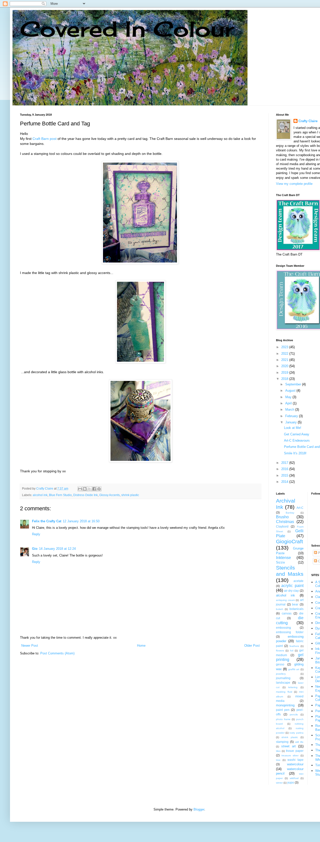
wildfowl (294, 778)
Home (141, 645)
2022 (285, 353)
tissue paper (294, 750)
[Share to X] (89, 488)
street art (288, 746)
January (291, 422)
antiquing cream (285, 600)
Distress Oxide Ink (85, 495)
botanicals (297, 608)
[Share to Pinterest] (99, 488)
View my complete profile (294, 184)
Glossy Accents (109, 495)
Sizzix (280, 562)
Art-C (300, 507)
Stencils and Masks (290, 571)
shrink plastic (130, 495)
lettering (293, 687)
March (290, 409)
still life (299, 742)
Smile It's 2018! (295, 453)
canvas (287, 613)
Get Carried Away (296, 434)
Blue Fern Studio (60, 495)
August (290, 390)
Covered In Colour (127, 29)
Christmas (285, 522)
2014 (285, 482)
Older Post (252, 645)
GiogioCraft (289, 541)
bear (295, 604)
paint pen (283, 709)
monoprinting (285, 705)
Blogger (199, 809)
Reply (36, 534)
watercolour (295, 764)
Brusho (282, 517)
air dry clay (291, 590)
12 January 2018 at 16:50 (81, 521)
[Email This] (80, 488)
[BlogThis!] (84, 488)
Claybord (282, 526)
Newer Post (29, 645)
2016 (285, 469)
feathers (294, 646)
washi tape (296, 759)
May (288, 397)
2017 (285, 463)
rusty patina (296, 732)
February (292, 416)
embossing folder (290, 632)
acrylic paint (292, 585)
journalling (283, 678)
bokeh (279, 609)
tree (278, 760)
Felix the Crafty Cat (46, 521)
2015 (285, 475)
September (293, 384)
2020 (285, 366)
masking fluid (284, 691)
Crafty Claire (308, 121)
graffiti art (293, 669)
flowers (280, 650)
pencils (294, 714)
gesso (280, 664)
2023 (285, 347)
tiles (278, 751)
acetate (299, 580)
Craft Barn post (44, 139)
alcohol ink (40, 495)
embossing (283, 627)
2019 (285, 372)
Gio (35, 549)
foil (291, 650)
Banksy (290, 512)
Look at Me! (292, 428)
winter (279, 782)
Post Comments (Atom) (57, 653)
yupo (290, 782)
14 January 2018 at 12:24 (57, 549)
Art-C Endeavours (297, 440)
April (289, 403)
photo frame (283, 719)
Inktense (283, 558)
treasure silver (290, 755)
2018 (285, 379)
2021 (285, 360)
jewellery (281, 673)
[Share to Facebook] (94, 488)
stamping (282, 741)
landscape (283, 682)
